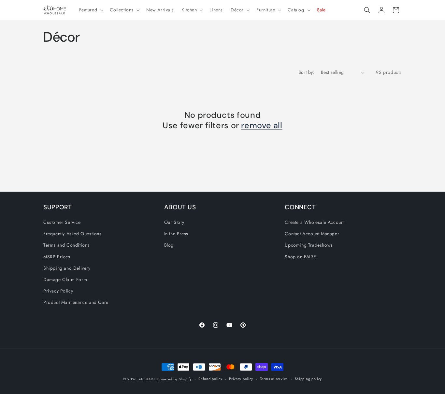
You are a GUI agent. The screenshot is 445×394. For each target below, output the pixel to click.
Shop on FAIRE (300, 256)
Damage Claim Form (65, 279)
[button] (90, 10)
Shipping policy (308, 378)
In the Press (176, 233)
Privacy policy (241, 378)
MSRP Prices (56, 256)
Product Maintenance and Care (75, 302)
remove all (261, 125)
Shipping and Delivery (67, 268)
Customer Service (62, 222)
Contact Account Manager (312, 233)
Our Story (174, 222)
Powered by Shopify (174, 379)
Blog (169, 245)
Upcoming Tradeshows (309, 245)
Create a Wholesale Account (315, 222)
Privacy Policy (58, 291)
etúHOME (147, 379)
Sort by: (306, 72)
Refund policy (210, 378)
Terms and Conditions (66, 245)
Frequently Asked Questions (72, 233)
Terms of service (274, 378)
